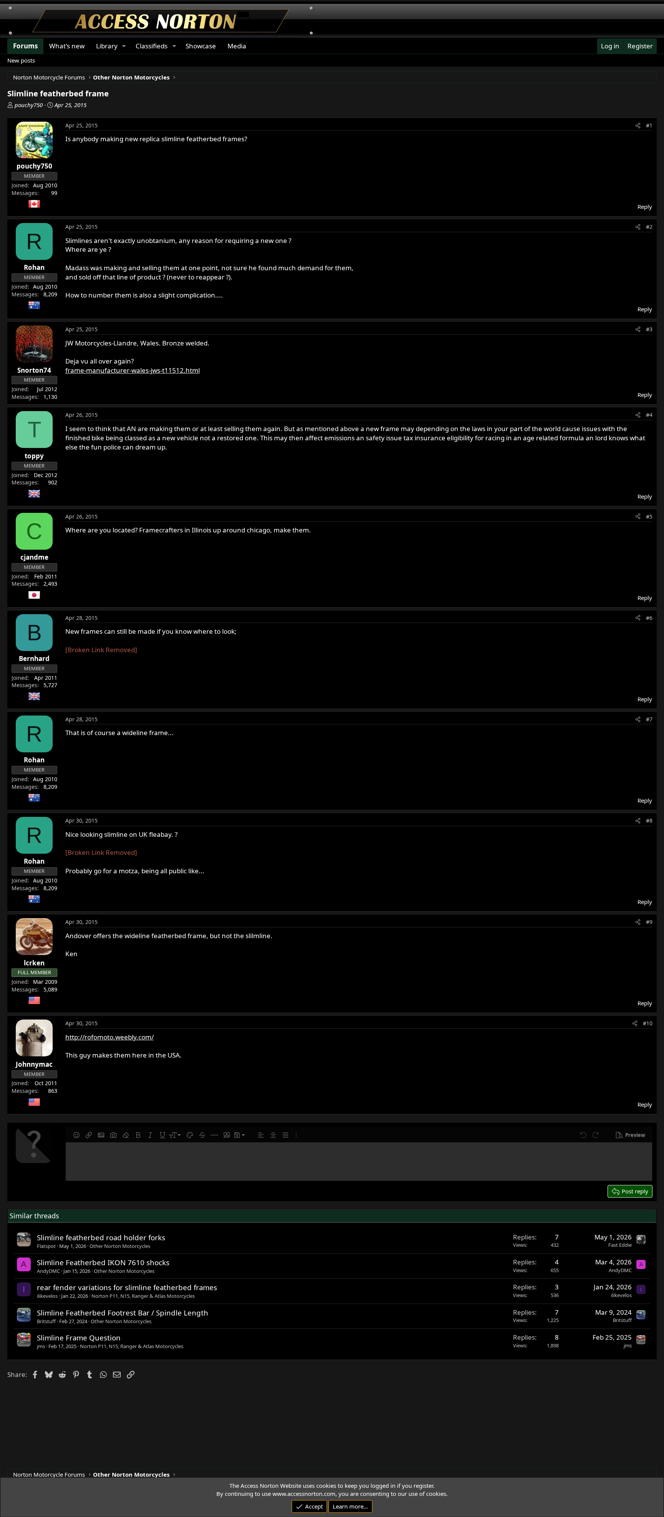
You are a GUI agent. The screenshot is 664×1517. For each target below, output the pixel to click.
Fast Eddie (620, 1244)
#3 (649, 329)
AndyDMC (48, 1270)
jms (41, 1346)
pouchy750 (29, 105)
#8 (649, 820)
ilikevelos (47, 1295)
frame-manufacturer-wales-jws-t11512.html (132, 370)
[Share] (637, 126)
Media (236, 45)
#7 (649, 719)
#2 (649, 226)
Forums (25, 45)
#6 (649, 617)
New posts (21, 60)
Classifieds (152, 45)
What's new (67, 45)
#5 (649, 516)
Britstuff (46, 1321)
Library (107, 45)
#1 (649, 125)
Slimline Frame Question (79, 1337)
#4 (649, 414)
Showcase (201, 45)
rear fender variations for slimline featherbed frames (127, 1287)
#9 (649, 921)
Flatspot (46, 1246)
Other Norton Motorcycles (120, 1246)
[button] (76, 1135)
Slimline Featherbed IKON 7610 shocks (103, 1262)
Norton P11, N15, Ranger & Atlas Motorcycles (143, 1295)
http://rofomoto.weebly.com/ (109, 1037)
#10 (647, 1023)
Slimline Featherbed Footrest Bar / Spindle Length (122, 1312)
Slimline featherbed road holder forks (101, 1237)
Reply (644, 206)
